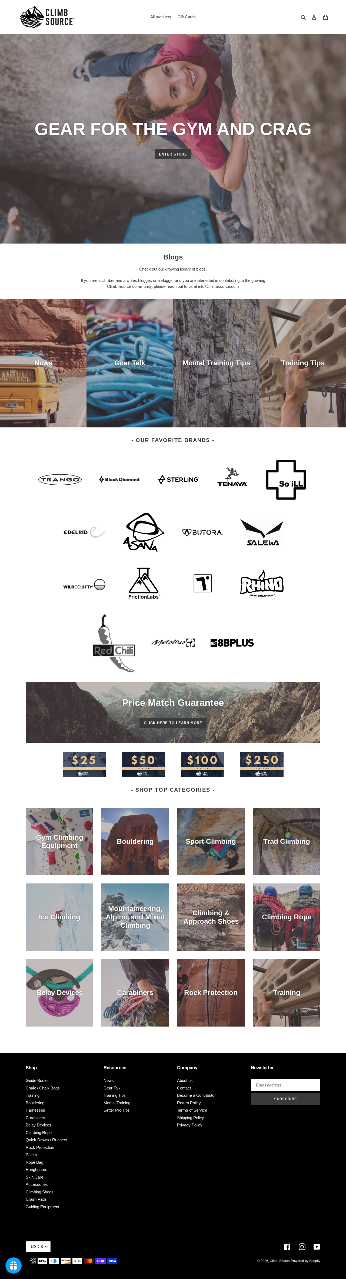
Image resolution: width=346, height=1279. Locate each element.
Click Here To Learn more (173, 723)
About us (185, 1080)
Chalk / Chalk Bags (43, 1088)
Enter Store (173, 154)
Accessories (37, 1184)
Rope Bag (34, 1162)
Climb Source (280, 1261)
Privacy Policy (189, 1125)
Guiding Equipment (42, 1206)
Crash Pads (36, 1199)
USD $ (37, 1246)
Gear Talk (112, 1088)
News (109, 1080)
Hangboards (36, 1169)
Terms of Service (192, 1110)
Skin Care (34, 1177)
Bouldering (35, 1103)
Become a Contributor (196, 1095)
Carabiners (35, 1117)
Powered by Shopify (305, 1261)
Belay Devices (38, 1125)
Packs (31, 1154)
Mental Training (117, 1103)
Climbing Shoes (40, 1192)
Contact (184, 1088)
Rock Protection (40, 1147)
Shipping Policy (190, 1117)
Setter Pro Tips (117, 1110)
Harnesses (35, 1110)
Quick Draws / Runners (46, 1140)
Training (32, 1095)
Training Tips (115, 1095)
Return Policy (189, 1103)
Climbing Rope (39, 1132)
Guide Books (37, 1080)
